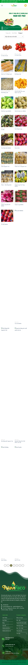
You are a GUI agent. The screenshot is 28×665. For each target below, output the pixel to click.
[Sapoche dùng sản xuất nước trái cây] (21, 383)
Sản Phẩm (14, 33)
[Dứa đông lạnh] (7, 84)
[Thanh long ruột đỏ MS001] (7, 196)
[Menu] (2, 5)
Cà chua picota (18, 55)
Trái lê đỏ (17, 148)
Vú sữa (2, 129)
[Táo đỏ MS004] (21, 265)
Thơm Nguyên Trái (5, 166)
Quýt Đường (3, 560)
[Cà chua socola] (7, 47)
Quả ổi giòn (17, 560)
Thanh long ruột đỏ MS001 (5, 205)
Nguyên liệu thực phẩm (21, 622)
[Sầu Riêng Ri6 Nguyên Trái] (7, 383)
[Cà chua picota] (21, 47)
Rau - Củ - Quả (20, 628)
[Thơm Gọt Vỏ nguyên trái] (21, 158)
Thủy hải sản (19, 630)
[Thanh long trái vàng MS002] (21, 176)
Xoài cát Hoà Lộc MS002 (20, 111)
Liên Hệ (4, 625)
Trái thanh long (18, 129)
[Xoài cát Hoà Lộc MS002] (21, 102)
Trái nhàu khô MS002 (6, 148)
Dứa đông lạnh (4, 92)
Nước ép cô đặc (20, 625)
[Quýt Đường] (7, 502)
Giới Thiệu (4, 617)
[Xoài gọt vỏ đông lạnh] (7, 65)
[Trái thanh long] (21, 120)
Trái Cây (18, 633)
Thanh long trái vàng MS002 (20, 185)
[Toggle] (26, 633)
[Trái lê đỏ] (21, 139)
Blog (3, 622)
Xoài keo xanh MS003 (6, 111)
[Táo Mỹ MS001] (7, 216)
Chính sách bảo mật (6, 630)
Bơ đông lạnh (18, 74)
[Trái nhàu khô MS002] (7, 139)
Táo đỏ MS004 (18, 323)
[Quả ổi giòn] (21, 502)
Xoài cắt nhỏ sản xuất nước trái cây (20, 92)
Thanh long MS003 (19, 204)
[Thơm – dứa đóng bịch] (7, 176)
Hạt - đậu (18, 620)
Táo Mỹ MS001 (4, 224)
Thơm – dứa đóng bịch (6, 184)
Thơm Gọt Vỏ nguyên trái (20, 166)
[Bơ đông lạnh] (21, 65)
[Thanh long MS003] (21, 196)
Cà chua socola (4, 55)
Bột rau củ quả (20, 617)
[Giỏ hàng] (25, 5)
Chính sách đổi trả (6, 628)
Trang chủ (8, 33)
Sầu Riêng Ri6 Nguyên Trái (7, 441)
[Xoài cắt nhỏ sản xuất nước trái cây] (21, 83)
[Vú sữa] (7, 121)
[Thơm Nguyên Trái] (7, 158)
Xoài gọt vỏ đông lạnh (6, 74)
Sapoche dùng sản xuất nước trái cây (20, 442)
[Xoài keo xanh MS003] (7, 102)
